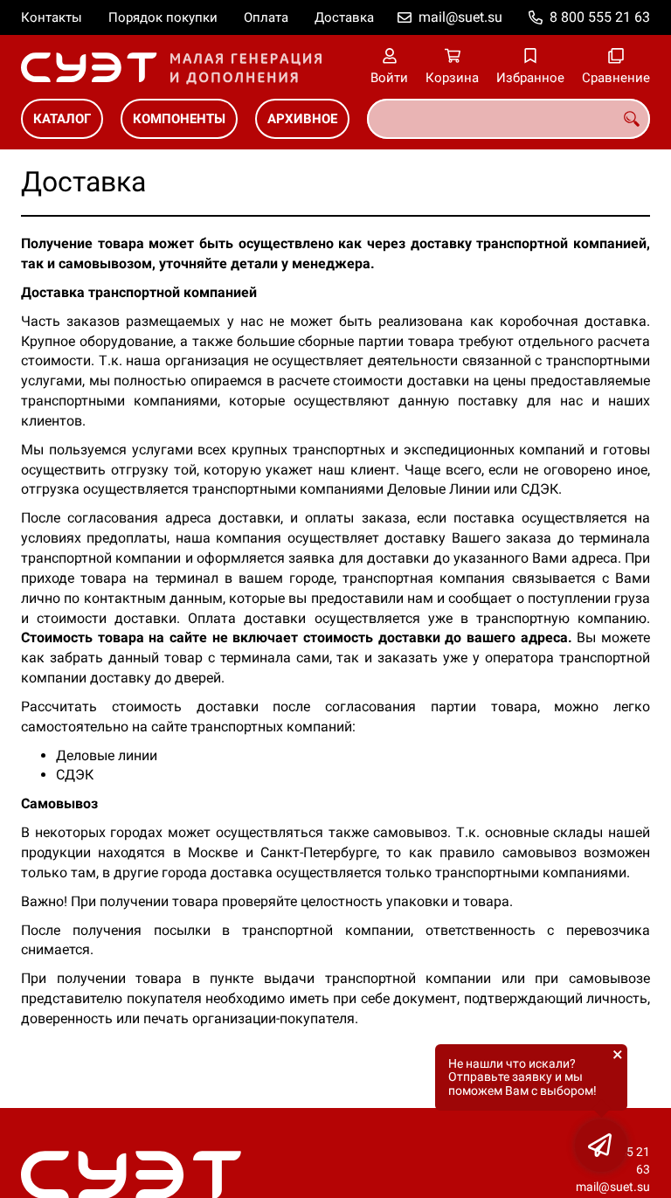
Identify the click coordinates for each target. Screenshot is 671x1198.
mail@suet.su (460, 17)
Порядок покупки (163, 17)
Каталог (62, 119)
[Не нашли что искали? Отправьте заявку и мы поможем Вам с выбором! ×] (601, 1145)
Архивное (302, 119)
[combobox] (508, 119)
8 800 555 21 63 (600, 17)
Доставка (344, 17)
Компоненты (179, 119)
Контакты (51, 17)
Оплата (266, 17)
